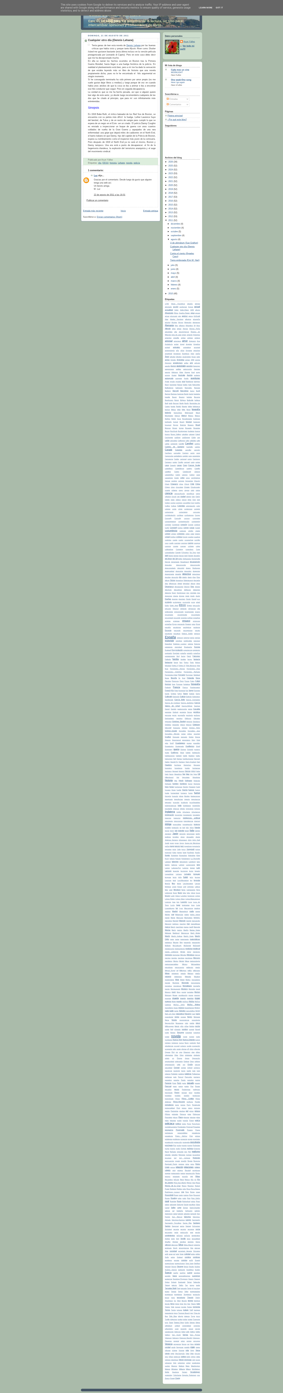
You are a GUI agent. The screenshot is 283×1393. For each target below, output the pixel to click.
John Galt (196, 840)
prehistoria (169, 1133)
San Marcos (177, 1217)
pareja (197, 1080)
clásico (178, 500)
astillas (178, 369)
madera (197, 908)
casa (167, 465)
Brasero (191, 425)
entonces (196, 621)
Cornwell (173, 528)
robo (184, 1189)
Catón (178, 475)
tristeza (187, 1316)
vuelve (167, 1366)
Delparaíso (187, 559)
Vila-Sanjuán (180, 1353)
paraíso (176, 1080)
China (197, 484)
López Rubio (170, 899)
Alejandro (187, 322)
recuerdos (196, 1155)
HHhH (193, 771)
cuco (167, 543)
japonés (182, 834)
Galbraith (168, 696)
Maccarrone (188, 908)
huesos (191, 790)
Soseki (197, 1260)
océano (183, 1046)
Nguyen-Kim (169, 1023)
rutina (193, 1201)
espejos (186, 638)
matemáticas (195, 939)
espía (192, 638)
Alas (166, 319)
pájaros (167, 1074)
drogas (181, 596)
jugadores (188, 846)
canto (192, 453)
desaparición (195, 562)
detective (186, 574)
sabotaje (173, 1204)
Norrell (197, 1029)
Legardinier (169, 874)
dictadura (179, 580)
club (198, 500)
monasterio (196, 980)
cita (178, 496)
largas (192, 868)
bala (190, 385)
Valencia (177, 1332)
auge (198, 372)
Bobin (173, 419)
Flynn (182, 681)
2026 (171, 162)
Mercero (196, 958)
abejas (197, 304)
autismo (197, 375)
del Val (175, 559)
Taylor (189, 1288)
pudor (179, 1145)
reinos (172, 1167)
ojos (180, 1052)
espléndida (188, 641)
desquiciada (169, 574)
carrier (174, 462)
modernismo (169, 980)
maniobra (168, 921)
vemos (189, 1341)
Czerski (178, 552)
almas (179, 329)
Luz (96, 175)
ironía (167, 831)
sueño (175, 1273)
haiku (198, 756)
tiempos (197, 1301)
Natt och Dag (170, 1014)
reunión (185, 1176)
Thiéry (197, 1297)
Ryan (198, 1201)
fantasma (168, 662)
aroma (197, 360)
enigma (167, 621)
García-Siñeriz (187, 706)
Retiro (198, 1173)
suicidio (167, 1276)
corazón (183, 524)
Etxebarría (188, 647)
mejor (189, 952)
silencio (168, 1245)
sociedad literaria (185, 1251)
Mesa (187, 961)
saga (179, 1208)
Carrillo (180, 462)
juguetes (168, 849)
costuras (182, 531)
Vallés (198, 1332)
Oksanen (186, 1052)
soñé (191, 1260)
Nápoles (182, 1011)
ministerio (175, 973)
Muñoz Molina (193, 1005)
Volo (174, 1363)
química (190, 1148)
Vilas (187, 1353)
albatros (188, 319)
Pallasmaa (196, 1074)
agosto (174, 239)
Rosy (191, 1195)
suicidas (197, 1273)
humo (190, 793)
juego (172, 846)
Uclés (187, 1322)
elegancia (192, 609)
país (198, 1071)
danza (181, 556)
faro (180, 662)
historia (113, 163)
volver (188, 1363)
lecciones (184, 871)
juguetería (196, 846)
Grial (198, 740)
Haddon (192, 756)
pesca (184, 1108)
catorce (185, 475)
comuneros (169, 512)
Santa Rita (187, 1223)
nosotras (188, 1032)
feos (166, 669)
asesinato (181, 366)
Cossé (197, 528)
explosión (168, 653)
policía (137, 163)
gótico (189, 734)
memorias (176, 955)
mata (172, 939)
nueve (197, 1040)
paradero (168, 1080)
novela (129, 163)
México (184, 964)
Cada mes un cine (180, 70)
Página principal (175, 116)
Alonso (185, 329)
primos (197, 1136)
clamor (188, 496)
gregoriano (186, 740)
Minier (167, 973)
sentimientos (170, 1235)
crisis (192, 534)
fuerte (167, 694)
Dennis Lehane (133, 45)
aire (179, 316)
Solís (167, 1257)
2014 (171, 209)
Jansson (168, 834)
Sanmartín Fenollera (173, 1223)
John (190, 840)
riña (192, 1179)
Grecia (197, 737)
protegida (186, 1142)
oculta (189, 1046)
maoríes (183, 924)
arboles (172, 357)
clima (189, 500)
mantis (188, 921)
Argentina (180, 360)
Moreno (168, 992)
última (198, 1322)
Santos (167, 1226)
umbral (177, 1326)
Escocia (168, 630)
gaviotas (168, 712)
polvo (184, 1124)
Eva (173, 650)
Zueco (167, 1378)
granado (184, 737)
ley (191, 880)
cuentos (184, 543)
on (173, 1058)
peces (176, 1089)
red (175, 1158)
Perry (189, 1105)
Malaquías (179, 914)
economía (186, 602)
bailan (185, 385)
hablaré (179, 756)
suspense (196, 1276)
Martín (167, 936)
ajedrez (185, 316)
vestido (187, 1347)
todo (198, 1304)
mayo (174, 273)
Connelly (168, 518)
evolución (179, 650)
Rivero (184, 1186)
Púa (174, 1145)
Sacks (186, 1204)
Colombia (181, 506)
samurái (193, 1214)
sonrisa (184, 1260)
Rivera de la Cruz (173, 1186)
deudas (168, 577)
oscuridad (168, 1068)
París (179, 1083)
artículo (197, 363)
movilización (183, 995)
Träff (191, 1310)
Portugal (189, 1127)
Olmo (182, 1055)
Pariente (168, 1083)
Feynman (189, 675)
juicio (174, 849)
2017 (171, 197)
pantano (197, 1077)
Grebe (191, 737)
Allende (168, 329)
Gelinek (175, 712)
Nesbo (174, 1020)
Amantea (196, 335)
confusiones (189, 515)
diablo (184, 577)
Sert (177, 1239)
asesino (189, 366)
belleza (197, 400)
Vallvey (167, 1335)
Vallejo (192, 1332)
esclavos (196, 627)
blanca (177, 416)
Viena (198, 1350)
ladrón (167, 865)
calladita (193, 440)
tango (192, 1285)
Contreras (175, 524)
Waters (167, 1369)
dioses (197, 587)
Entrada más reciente (93, 211)
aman (184, 335)
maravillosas (195, 924)
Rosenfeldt (169, 1195)
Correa (180, 528)
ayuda (172, 381)
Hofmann (188, 781)
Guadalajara (180, 743)
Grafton (168, 737)
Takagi (167, 1285)
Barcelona (184, 391)
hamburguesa (188, 759)
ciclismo (174, 490)
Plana (180, 1117)
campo (197, 447)
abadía (190, 304)
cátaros (197, 471)
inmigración (169, 815)
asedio (167, 366)
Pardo (183, 1080)
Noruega (180, 1032)
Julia (179, 849)
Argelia (173, 360)
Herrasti (175, 771)
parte (184, 1083)
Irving (172, 831)
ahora (167, 316)
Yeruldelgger (195, 1372)
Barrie (186, 394)
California (181, 440)
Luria (198, 905)
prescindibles (182, 1133)
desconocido (195, 565)
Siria (166, 1251)
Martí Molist (195, 933)
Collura (173, 506)
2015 (171, 205)
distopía (168, 593)
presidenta (196, 1133)
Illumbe (187, 796)
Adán (176, 310)
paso (175, 1086)
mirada (183, 973)
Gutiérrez (174, 752)
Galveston (196, 696)
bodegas (196, 419)
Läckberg (192, 862)
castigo (189, 468)
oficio (192, 1049)
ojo (177, 1052)
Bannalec (188, 388)
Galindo (189, 696)
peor (190, 1092)
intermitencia (188, 821)
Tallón (181, 1285)
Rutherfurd (186, 1201)
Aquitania (177, 353)
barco (192, 391)
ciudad (183, 496)
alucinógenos (184, 332)
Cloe (194, 500)
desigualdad (169, 571)
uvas (177, 1329)
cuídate (191, 546)
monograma (195, 983)
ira (180, 827)
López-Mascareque (192, 899)
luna (193, 905)
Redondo (196, 1158)
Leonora (168, 880)
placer (175, 1117)
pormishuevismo (171, 1127)
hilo (178, 777)
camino (197, 444)
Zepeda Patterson (189, 1375)
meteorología (195, 961)
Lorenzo (168, 902)
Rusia (179, 1201)
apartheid (168, 353)
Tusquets (196, 1319)
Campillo (189, 447)
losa (173, 902)
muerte (175, 998)
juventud (168, 852)
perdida (197, 1092)
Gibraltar (197, 718)
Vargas (185, 1335)
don (187, 593)
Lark (198, 868)
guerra (176, 749)
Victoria (181, 1350)
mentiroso (188, 958)
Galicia (182, 696)
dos (198, 593)
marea (186, 927)
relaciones (189, 1167)
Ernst (198, 624)
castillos (168, 471)
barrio (191, 394)
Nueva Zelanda (189, 1040)
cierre (198, 493)
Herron (187, 771)
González (182, 731)
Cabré (197, 434)
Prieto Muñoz (181, 1136)
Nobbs (191, 1026)
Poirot (191, 1120)
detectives (196, 574)
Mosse (174, 995)
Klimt (198, 855)
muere (191, 995)
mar (188, 924)
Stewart (168, 1266)
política (178, 1124)
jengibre (176, 837)
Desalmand (184, 562)
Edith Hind (174, 605)
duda (187, 596)
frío (172, 690)
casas (179, 465)
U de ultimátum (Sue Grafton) (184, 243)
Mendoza (190, 955)
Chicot (186, 484)
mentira (174, 958)
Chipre (167, 487)
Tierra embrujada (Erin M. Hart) (184, 260)
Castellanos (179, 468)
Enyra (174, 624)
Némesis (197, 1017)
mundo (179, 1001)
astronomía (187, 369)
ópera (187, 1058)
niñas (186, 1026)
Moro (178, 992)
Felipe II (175, 665)
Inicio (123, 211)
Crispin (197, 534)
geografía (181, 715)
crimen (167, 534)
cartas (197, 462)
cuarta (175, 540)
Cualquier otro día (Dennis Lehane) (110, 40)
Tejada (173, 1291)
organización (170, 1064)
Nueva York (177, 1040)
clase (173, 500)
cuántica (168, 540)
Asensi (173, 366)
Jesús (198, 837)
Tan (186, 1285)
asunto (167, 372)
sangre (188, 1220)
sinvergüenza (184, 1248)
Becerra (197, 397)
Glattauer (196, 725)
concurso (196, 512)
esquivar (197, 641)
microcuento (179, 967)
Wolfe (167, 1372)
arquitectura (177, 363)
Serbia (167, 1239)
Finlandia (190, 678)
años (182, 350)
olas (193, 1052)
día (99, 163)
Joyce (181, 843)
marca (167, 927)
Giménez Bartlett (179, 721)
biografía (196, 409)
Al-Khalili (197, 316)
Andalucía (169, 344)
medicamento (180, 949)
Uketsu (192, 1322)
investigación (187, 824)
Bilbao (173, 409)
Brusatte (188, 428)
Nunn (187, 1043)
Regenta (196, 1161)
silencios (174, 1245)
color (198, 506)
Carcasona (169, 459)
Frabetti (168, 687)
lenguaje (196, 874)
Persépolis (196, 1105)
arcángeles (186, 357)
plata (198, 1117)
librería (167, 883)
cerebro (174, 481)
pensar (184, 1092)
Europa (197, 647)
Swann (191, 1279)
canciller (188, 450)
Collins (167, 506)
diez (166, 583)
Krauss (178, 858)
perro (177, 1105)
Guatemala (179, 746)
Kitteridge (191, 855)
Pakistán (174, 1074)
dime (198, 583)
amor (185, 340)
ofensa (184, 1049)
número (168, 1043)
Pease (197, 1086)
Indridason (187, 805)
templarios (178, 1294)
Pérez (177, 1099)
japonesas (191, 834)
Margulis (197, 927)
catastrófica (169, 475)
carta (193, 462)
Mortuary (168, 995)
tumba (180, 1319)
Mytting (197, 1008)
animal (167, 347)
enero (174, 289)
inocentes (178, 815)
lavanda (176, 871)
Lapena (185, 868)
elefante (183, 609)
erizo (193, 624)
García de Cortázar (172, 703)
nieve (198, 1023)
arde (198, 357)
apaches (196, 350)
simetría (197, 1245)
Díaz (198, 577)
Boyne (175, 425)
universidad (186, 1326)
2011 (171, 220)
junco (183, 849)
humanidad (175, 793)
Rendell (188, 1170)
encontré (177, 618)
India (179, 805)
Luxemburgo (169, 908)
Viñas (171, 1357)
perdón (186, 1095)
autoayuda (169, 378)
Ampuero (192, 341)
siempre (191, 1242)
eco (198, 599)
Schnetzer (196, 1226)
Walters (181, 1366)
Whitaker (174, 1369)
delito (180, 559)
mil (177, 970)
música (181, 1008)
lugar (178, 905)
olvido (167, 1058)
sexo (188, 1239)
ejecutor (168, 609)
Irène (192, 827)
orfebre (197, 1061)
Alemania (169, 325)
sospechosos (180, 1263)
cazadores (169, 478)
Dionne (187, 587)
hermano (168, 771)
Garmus (197, 706)
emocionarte (179, 612)
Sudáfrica (190, 1270)
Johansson (183, 840)
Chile (192, 484)
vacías (197, 1329)
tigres (177, 1304)
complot (197, 509)
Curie (198, 549)
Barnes (167, 394)
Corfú (167, 528)
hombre (175, 784)
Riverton (191, 1186)
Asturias (197, 369)
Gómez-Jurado (171, 731)
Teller (186, 1291)
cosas (191, 528)
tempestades (195, 1291)
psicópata (169, 1145)
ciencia (168, 493)
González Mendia (172, 734)
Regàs (190, 1161)
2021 (171, 181)
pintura (197, 1111)
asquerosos (169, 369)
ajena (191, 316)
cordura (197, 524)
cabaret (192, 434)
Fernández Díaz (193, 669)
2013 (171, 212)
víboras (167, 1350)
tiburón (184, 1301)
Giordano (196, 721)
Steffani (197, 1263)
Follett (197, 681)
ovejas (183, 1068)
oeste (179, 1049)
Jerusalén (190, 837)
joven (172, 843)
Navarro (188, 1014)
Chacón (197, 481)
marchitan (179, 927)
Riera (182, 1179)
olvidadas (188, 1055)
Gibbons (188, 718)
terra (173, 1297)
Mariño (186, 930)
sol (174, 1254)
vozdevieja (196, 1363)
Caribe (176, 459)
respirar (167, 1173)
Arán (192, 353)
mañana (175, 924)
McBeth (168, 945)
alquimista (168, 332)
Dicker (172, 580)
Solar (182, 1254)
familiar (183, 659)
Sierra (198, 1242)
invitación (175, 827)
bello (170, 403)
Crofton (173, 537)
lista (166, 890)
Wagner (174, 1366)
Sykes (167, 1282)
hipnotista (185, 777)
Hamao (179, 759)
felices (197, 662)
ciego (181, 490)
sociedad (173, 1251)
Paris (174, 1083)
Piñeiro (167, 1114)
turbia (185, 1319)
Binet (188, 409)
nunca (181, 1043)
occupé (177, 1046)
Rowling (174, 1198)
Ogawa (167, 1052)
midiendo (189, 967)
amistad (168, 341)
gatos (190, 709)
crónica (179, 537)
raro (185, 1152)
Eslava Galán (187, 633)
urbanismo (169, 1329)
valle (187, 1332)
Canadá (168, 450)
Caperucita (169, 456)
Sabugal (180, 1204)
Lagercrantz (190, 865)
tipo (185, 1304)
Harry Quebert (191, 762)
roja (182, 1192)
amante (190, 335)
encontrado (195, 615)
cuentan (177, 543)
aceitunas (183, 307)
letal (174, 880)
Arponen (168, 363)
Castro (176, 471)
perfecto (190, 1102)
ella (198, 609)
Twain (171, 1322)
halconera (168, 759)
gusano (197, 749)
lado (198, 862)
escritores (168, 633)
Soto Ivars (189, 1263)
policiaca (169, 1123)
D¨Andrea (185, 552)
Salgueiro (188, 1211)
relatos (197, 1167)
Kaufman (190, 852)
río (195, 1179)
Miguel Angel (170, 970)
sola (177, 1254)
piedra (167, 1111)
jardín (198, 834)
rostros (186, 1195)
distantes (196, 590)
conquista (196, 518)
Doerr (174, 593)
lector (191, 871)
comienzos (188, 509)
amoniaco (177, 341)
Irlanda (197, 827)
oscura (197, 1064)
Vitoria (181, 1360)
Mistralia (188, 976)
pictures (197, 1108)
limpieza (168, 887)
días (194, 577)
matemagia (184, 939)
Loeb (173, 896)
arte (191, 363)
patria (186, 1086)
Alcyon (180, 322)
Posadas (196, 1127)
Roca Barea (195, 1189)
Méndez (183, 955)
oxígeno (197, 1068)
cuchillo (197, 540)
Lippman (190, 887)
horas (171, 787)
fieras (167, 678)
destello (178, 574)
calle (198, 440)
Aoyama (189, 350)
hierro (171, 774)
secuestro (168, 1232)
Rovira (167, 1198)
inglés (179, 812)
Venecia (168, 1344)
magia (197, 911)
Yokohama (177, 1375)
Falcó (189, 656)
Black (198, 413)
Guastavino (169, 746)
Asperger (196, 366)
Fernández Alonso (177, 669)
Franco (185, 687)
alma (174, 329)
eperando (181, 624)
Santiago (196, 1223)
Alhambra (189, 325)
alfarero (182, 325)
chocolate (179, 487)
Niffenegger (169, 1026)
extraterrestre (170, 656)
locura (167, 896)
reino (192, 1164)
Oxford (189, 1068)
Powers (190, 1130)
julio (173, 265)
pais (193, 1071)
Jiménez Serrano (171, 840)
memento (196, 952)
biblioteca (196, 406)
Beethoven (169, 400)
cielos (198, 490)
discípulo (168, 590)
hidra (198, 771)
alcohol (167, 322)
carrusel (187, 462)
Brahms (183, 425)
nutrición (193, 1043)
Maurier (176, 942)
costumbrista (171, 531)
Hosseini (192, 787)
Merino (175, 961)
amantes (168, 338)
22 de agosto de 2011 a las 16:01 (109, 195)
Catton (192, 475)
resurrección (190, 1173)
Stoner (173, 1266)
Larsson (168, 871)
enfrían (190, 618)
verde (173, 1347)
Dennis (167, 562)
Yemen (184, 1372)
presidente (169, 1136)
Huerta (185, 790)
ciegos (186, 490)
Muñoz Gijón (179, 1005)
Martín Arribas (176, 936)
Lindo (174, 887)
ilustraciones (195, 796)
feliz (198, 665)
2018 (171, 193)
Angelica (196, 344)
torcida (183, 1307)
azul (183, 381)
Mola (177, 980)
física (198, 678)
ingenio (197, 809)
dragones (168, 596)
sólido (198, 1254)
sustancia (168, 1279)
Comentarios (175, 104)
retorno (167, 1176)
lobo (188, 893)
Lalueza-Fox (176, 868)
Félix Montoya (191, 665)
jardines (168, 837)
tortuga (179, 1310)
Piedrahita (174, 1111)
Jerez (182, 837)
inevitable (168, 809)
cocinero (179, 503)
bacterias (173, 385)
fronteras (182, 690)
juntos (197, 849)
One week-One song (181, 80)
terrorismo (181, 1297)
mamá (167, 918)
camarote (174, 444)
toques (177, 1307)
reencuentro (169, 1161)
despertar (196, 571)
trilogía (180, 1316)
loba (184, 893)
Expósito (176, 653)
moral (198, 989)
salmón (197, 1211)
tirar (188, 1304)
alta (175, 332)
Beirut (176, 400)
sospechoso (169, 1263)
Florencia (175, 681)
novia (185, 1037)
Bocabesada (187, 419)
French (168, 690)
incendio (176, 802)
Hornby (185, 787)
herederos (178, 768)
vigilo (172, 1353)
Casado (173, 465)
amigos (197, 338)
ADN (192, 310)
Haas (182, 752)
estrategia (168, 647)
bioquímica (178, 413)
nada (167, 1011)
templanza (169, 1294)
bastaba (197, 394)
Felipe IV (182, 665)
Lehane (121, 163)
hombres (183, 784)
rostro (181, 1195)
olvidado (197, 1055)
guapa (189, 743)
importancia (195, 799)
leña (180, 877)
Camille (181, 444)
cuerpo (190, 543)
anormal (197, 347)
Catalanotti (187, 471)
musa (176, 1008)
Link (184, 887)
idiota (181, 796)
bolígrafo (168, 422)
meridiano (168, 961)
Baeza (179, 385)
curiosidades (169, 552)
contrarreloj (196, 521)
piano (190, 1108)
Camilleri (189, 443)
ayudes (178, 381)
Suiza (174, 1276)
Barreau (174, 394)
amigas (190, 338)
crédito (190, 531)
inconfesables (194, 802)
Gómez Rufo (194, 728)
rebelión (175, 1155)
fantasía (197, 659)
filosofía (174, 678)
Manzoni (168, 924)
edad (198, 602)
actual (197, 307)
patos (181, 1086)
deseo (188, 568)
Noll (171, 1029)
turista (190, 1319)
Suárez (197, 1266)
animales (176, 347)
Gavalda (196, 709)
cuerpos (197, 543)
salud (175, 1214)
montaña (196, 986)
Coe (192, 503)
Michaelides (195, 964)
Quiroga (197, 1148)
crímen (173, 534)
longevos (191, 896)
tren (191, 1313)
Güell (198, 746)
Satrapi (188, 1226)
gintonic (189, 721)
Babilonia (189, 381)
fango (190, 659)
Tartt (178, 1288)
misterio (168, 976)
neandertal (169, 1017)
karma (179, 852)
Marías (167, 930)
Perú (178, 1108)
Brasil (198, 425)
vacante (183, 1329)
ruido (184, 1198)
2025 (171, 166)
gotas (183, 734)
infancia (176, 809)
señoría (187, 1235)
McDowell (196, 945)
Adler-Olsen (184, 310)
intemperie (169, 821)
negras (183, 1017)
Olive (176, 1055)
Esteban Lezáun (180, 644)
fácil (178, 656)
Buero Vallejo (176, 434)
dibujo (167, 580)
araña (198, 353)
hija (183, 774)
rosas (198, 1192)
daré (186, 556)
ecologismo (177, 602)
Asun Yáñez (189, 42)
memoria (168, 955)
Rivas (198, 1183)
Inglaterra (170, 811)
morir (174, 992)
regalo (177, 1161)
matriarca (168, 942)
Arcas (193, 357)
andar (176, 344)
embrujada (169, 612)
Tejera (180, 1291)
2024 (171, 170)
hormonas (178, 787)
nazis (198, 1014)
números (174, 1043)
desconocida (181, 565)
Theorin (190, 1297)
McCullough (177, 945)
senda (197, 1232)
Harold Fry (174, 762)
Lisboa (197, 887)
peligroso (196, 1089)
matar (177, 939)
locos (198, 893)
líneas (179, 887)
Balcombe (196, 385)
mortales (190, 992)
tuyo (166, 1322)
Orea (192, 1061)
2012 (171, 216)
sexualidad (196, 1239)
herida (187, 768)
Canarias (178, 450)
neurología (196, 1020)
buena (197, 431)
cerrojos (181, 481)
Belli (166, 403)
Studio (191, 1266)
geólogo (197, 715)
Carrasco (168, 462)
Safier (173, 1208)
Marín (174, 930)
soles (193, 1254)
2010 (171, 293)
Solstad (180, 1257)
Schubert (168, 1229)
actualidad (169, 310)
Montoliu (192, 989)
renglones (196, 1170)
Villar (192, 1353)
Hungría (168, 796)
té (193, 1288)
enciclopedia (182, 615)
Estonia (197, 644)
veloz (183, 1341)
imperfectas (178, 799)
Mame (173, 918)
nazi (193, 1014)
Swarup (197, 1279)
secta (198, 1229)
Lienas (197, 883)
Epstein (188, 624)
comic (174, 509)
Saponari (175, 1226)
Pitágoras (196, 1114)
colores (167, 509)
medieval (196, 949)
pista (189, 1114)
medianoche (169, 949)
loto (178, 902)
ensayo (186, 620)
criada (197, 531)
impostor (168, 802)
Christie (187, 487)
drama (175, 596)
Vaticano (175, 1338)
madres (167, 911)
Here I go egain (178, 82)
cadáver (177, 437)
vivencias (188, 1360)
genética (196, 712)
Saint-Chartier (195, 1208)
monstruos (177, 986)
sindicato (168, 1248)
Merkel (181, 961)
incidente (184, 802)
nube (198, 1037)
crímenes (181, 534)
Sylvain (174, 1282)
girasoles (175, 725)
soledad (187, 1254)
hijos (195, 774)
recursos (168, 1158)
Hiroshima (196, 777)
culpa (198, 546)
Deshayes (196, 568)
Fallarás (168, 659)
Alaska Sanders (176, 319)
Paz (191, 1086)
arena (167, 360)
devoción (174, 577)
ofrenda (197, 1049)
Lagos (167, 868)
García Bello (179, 700)
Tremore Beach (184, 1313)
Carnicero (196, 459)
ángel (182, 344)
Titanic (193, 1304)
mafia (191, 911)
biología (168, 413)
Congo (197, 515)
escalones (177, 627)
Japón (175, 834)
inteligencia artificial (191, 818)
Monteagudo (175, 989)
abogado (168, 307)
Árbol (167, 357)
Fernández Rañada (192, 672)
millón (190, 970)
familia (175, 659)
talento (174, 1285)
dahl (166, 556)
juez (182, 846)
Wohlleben (196, 1369)
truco (198, 1316)
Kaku (174, 852)
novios (191, 1037)
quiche (172, 1148)
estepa (190, 644)
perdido (177, 1095)
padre (189, 1071)
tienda (167, 1304)
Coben (167, 503)
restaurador (175, 1173)
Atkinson (174, 372)
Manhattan (188, 918)
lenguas (168, 877)
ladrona (174, 865)
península (168, 1092)
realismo (196, 1151)
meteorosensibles (171, 964)
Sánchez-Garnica (178, 1220)
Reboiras (182, 1155)
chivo (173, 487)
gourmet (197, 734)
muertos (190, 998)
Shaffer (167, 1242)
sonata (176, 1260)
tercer (167, 1297)
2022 (171, 177)
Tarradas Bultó (171, 1288)
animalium (187, 347)
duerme (175, 599)
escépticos (187, 627)
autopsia (178, 378)
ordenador (179, 1061)
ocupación (196, 1046)
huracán (175, 796)
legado (197, 871)
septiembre (176, 235)
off (188, 1049)
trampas (197, 1310)
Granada (176, 737)
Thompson (169, 1301)
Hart (198, 762)
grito (166, 743)
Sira (191, 1248)
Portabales (182, 1127)
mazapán (187, 942)
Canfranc (168, 453)
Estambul (168, 644)
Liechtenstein (188, 883)
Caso (185, 465)
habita (188, 752)
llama (183, 890)
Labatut (168, 862)
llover (175, 893)
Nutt (198, 1043)
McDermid (187, 945)
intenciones (178, 821)
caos (198, 453)
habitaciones (170, 756)
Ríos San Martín (180, 1183)
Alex (176, 325)
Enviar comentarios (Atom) (109, 217)
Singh (175, 1248)
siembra (183, 1242)
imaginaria (169, 799)
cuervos (168, 546)
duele (192, 596)
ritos (193, 1183)
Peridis (197, 1102)
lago (198, 865)
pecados (168, 1089)
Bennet (176, 403)
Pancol (180, 1077)
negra (177, 1017)
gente (174, 715)
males (186, 914)
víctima (174, 1350)
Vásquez (168, 1338)
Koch (167, 858)
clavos (184, 500)
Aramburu (185, 353)
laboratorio (184, 862)
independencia (170, 805)
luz (177, 908)
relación (179, 1167)
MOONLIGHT (177, 72)
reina (187, 1164)
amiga (183, 338)
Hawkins (168, 765)
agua (193, 313)
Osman (177, 1068)
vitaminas (174, 1360)
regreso (181, 1164)
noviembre (176, 228)
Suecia (168, 1273)
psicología (195, 1142)
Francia (176, 687)
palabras (188, 1074)
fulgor (180, 694)
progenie (183, 1139)
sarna (182, 1226)
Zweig (177, 1378)
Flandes (168, 681)
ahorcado (173, 316)
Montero (184, 989)
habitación (196, 752)
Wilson (188, 1369)
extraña (183, 653)
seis (191, 1232)
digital (180, 583)
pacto (183, 1071)
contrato (168, 524)
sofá (166, 1254)
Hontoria (197, 784)
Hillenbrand (169, 777)
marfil (191, 927)
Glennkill (168, 728)
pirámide (175, 1114)
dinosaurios (179, 587)
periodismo (169, 1105)
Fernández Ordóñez (173, 672)
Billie (183, 409)
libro (173, 883)
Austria (189, 375)
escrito (197, 630)
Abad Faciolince (178, 304)
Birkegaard (189, 413)
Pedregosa (186, 1089)
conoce (187, 518)
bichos (167, 409)
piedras (182, 1111)
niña (181, 1026)
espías (197, 638)
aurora (167, 375)
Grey (193, 740)
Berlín (186, 403)
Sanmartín (196, 1220)
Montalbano (187, 986)
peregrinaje (169, 1099)
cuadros (197, 537)
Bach (167, 385)
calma (167, 444)
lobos (193, 893)
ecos (193, 602)
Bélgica (183, 400)
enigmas (176, 621)
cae (198, 437)
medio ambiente (171, 952)
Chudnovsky (195, 487)
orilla (178, 1064)
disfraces (187, 590)
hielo (167, 774)
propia (190, 1139)
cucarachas (189, 540)
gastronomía (182, 709)
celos (182, 478)
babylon (197, 381)
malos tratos (195, 914)
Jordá (167, 843)
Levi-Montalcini (183, 880)
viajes (198, 1347)
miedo (197, 967)
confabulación (170, 515)
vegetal (176, 1341)
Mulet (174, 1001)
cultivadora (169, 549)
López (197, 896)
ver (188, 1344)
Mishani (190, 973)
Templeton (187, 1294)
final (183, 678)
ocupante (168, 1049)
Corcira (190, 524)
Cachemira (169, 437)
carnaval (183, 459)
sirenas (197, 1248)
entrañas (168, 624)
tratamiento (169, 1313)
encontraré (169, 618)
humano (184, 793)
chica (181, 484)
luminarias (185, 905)
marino (179, 930)
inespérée (196, 805)
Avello (186, 378)
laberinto (175, 862)
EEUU (105, 163)
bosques (196, 422)
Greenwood (176, 740)
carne (190, 459)
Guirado (190, 749)
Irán (187, 827)
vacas (191, 1329)
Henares (197, 765)
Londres (183, 896)
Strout (186, 1266)
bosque (189, 422)
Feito (192, 662)
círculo (173, 496)
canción (197, 450)
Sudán (197, 1270)
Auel (193, 372)
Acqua (190, 307)
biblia (190, 406)
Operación (196, 1058)
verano (197, 1344)
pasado (190, 1083)
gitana (182, 725)
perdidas (168, 1095)
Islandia (181, 831)
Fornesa (179, 684)
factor (183, 656)
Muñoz (191, 1001)
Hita (175, 781)
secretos (191, 1229)
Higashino (178, 774)
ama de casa (176, 335)
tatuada (184, 1288)
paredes (190, 1080)
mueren (197, 995)
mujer (197, 998)
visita (198, 1357)
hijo (191, 774)
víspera (167, 1360)
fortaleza (186, 684)
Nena (167, 1020)
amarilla (176, 338)
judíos (167, 846)
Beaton (182, 397)
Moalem (197, 976)
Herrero (181, 771)
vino (166, 1357)
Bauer (174, 397)
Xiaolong (175, 1372)
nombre (185, 1029)
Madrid (175, 911)
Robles (179, 1189)
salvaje (180, 1214)
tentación (196, 1294)
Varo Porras (195, 1335)
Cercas (167, 481)
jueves (177, 846)
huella (179, 790)
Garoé (167, 709)
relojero (180, 1170)
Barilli (198, 391)
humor (197, 793)
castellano (169, 468)
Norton (172, 1032)
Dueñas (168, 599)
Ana (198, 341)
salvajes (187, 1214)
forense (168, 684)
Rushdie (173, 1201)
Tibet (179, 1301)
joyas (177, 843)
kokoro (172, 858)
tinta (181, 1304)
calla (187, 440)
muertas (168, 998)
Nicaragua (179, 1023)
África (176, 313)
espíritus (179, 641)
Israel (187, 831)
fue (187, 690)
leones (197, 877)
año (177, 350)
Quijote (183, 1148)
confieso (180, 515)
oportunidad (169, 1061)
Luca (190, 902)
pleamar (173, 1120)
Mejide (182, 952)
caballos (185, 434)
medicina (188, 949)
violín (188, 1357)
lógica (177, 896)
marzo (174, 281)
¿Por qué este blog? (177, 119)
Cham (167, 484)
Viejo (192, 1350)
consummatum (170, 521)
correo (186, 528)
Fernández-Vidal (171, 675)
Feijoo (186, 662)
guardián (196, 743)
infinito (182, 809)
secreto (183, 1229)
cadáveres (186, 437)
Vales (183, 1332)
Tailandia (196, 1282)
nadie (171, 1011)
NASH (197, 1011)
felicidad (168, 665)
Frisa (176, 690)
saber (167, 1204)
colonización (190, 506)
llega (198, 890)
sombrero (168, 1260)
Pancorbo (188, 1077)
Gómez (184, 728)
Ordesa (186, 1061)
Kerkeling (174, 855)
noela (167, 1029)
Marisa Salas (195, 930)
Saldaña (180, 1211)
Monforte (175, 983)
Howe (173, 790)
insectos (168, 818)
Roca (188, 1189)
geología (189, 715)
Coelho (197, 503)
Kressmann (185, 858)
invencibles (177, 824)
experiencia (187, 650)
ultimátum (168, 1326)
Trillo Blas (173, 1316)
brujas (181, 428)
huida (167, 793)
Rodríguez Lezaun (172, 1192)
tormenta (196, 1307)
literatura (177, 890)
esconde (177, 630)
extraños (196, 653)
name (176, 1011)
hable (185, 756)
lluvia (180, 893)
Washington (195, 1366)
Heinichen (187, 765)
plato (167, 1120)
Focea (187, 681)
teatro (167, 1291)
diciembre (176, 224)
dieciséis (197, 580)
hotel (198, 787)
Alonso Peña (194, 329)
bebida (189, 397)
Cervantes (189, 481)
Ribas (197, 1176)
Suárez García (171, 1270)
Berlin (181, 403)
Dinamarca (169, 587)
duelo (198, 596)
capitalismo (178, 456)
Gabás (191, 694)
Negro (189, 1017)
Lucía (172, 905)
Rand (167, 1152)
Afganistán (169, 313)
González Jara (194, 731)
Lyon (181, 908)
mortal (183, 992)
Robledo (173, 1189)
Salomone (169, 1214)
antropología (170, 350)
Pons (189, 1124)
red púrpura (184, 1158)
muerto (183, 998)
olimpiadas (169, 1055)
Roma (192, 1192)
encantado (169, 615)
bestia (173, 406)
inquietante (187, 815)
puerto (189, 1145)
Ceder (176, 478)
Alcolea (174, 322)
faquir (176, 662)
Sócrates (196, 1251)
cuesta (175, 546)
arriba (186, 363)
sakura (167, 1211)
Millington (182, 970)
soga (171, 1254)
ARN (192, 360)
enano (197, 612)
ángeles (189, 344)
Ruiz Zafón (195, 1198)
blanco (184, 416)
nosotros (196, 1032)
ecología (168, 602)
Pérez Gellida (188, 1099)
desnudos (179, 571)
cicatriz (167, 490)
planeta (186, 1117)
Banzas (197, 388)
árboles (179, 357)
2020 (171, 185)
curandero (189, 549)
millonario (196, 970)
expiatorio (196, 650)
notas (167, 1037)
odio (174, 1049)
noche (197, 1026)
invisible (168, 827)
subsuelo (181, 1270)
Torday (189, 1307)
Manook (182, 921)
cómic (180, 509)
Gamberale (169, 700)
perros (182, 1105)
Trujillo (167, 1319)
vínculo (197, 1353)
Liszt (170, 890)
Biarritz (184, 406)
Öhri (173, 1052)
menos (197, 955)
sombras (196, 1257)
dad (198, 552)
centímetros (195, 478)
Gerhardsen (169, 718)
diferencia (172, 583)
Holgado (168, 784)
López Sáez (180, 899)
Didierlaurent (188, 580)
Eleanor (176, 609)
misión (197, 973)
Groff (172, 743)
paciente (176, 1071)
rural (167, 1201)
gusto (167, 752)
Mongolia (185, 983)
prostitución (169, 1142)
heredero (168, 768)
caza (198, 475)
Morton (197, 992)
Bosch (182, 422)
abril (173, 277)
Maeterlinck (183, 911)
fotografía (195, 684)
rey (191, 1176)
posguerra (169, 1130)
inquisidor (196, 815)
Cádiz (193, 437)
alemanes (196, 322)
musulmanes (189, 1008)
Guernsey (168, 749)
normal (191, 1029)
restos (182, 1173)
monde (167, 983)
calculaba (173, 440)
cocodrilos (186, 503)
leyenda (197, 880)
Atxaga (187, 372)
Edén (167, 605)
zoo (198, 1375)
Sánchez (187, 1217)
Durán (188, 599)
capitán (185, 456)
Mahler (167, 914)
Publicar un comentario (97, 200)
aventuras (195, 378)
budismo (191, 431)
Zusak (172, 1378)
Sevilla (183, 1239)
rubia (179, 1198)
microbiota (169, 967)
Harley (167, 762)
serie (173, 1239)
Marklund (176, 933)
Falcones (196, 656)
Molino (188, 980)
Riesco (187, 1179)
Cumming (179, 549)
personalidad (170, 1108)
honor (190, 784)
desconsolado (170, 568)
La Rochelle (195, 858)
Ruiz (188, 1198)
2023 (171, 173)
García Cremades (193, 700)
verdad (167, 1347)
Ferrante (181, 675)
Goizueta (176, 728)
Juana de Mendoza (192, 843)
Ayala (167, 381)
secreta (176, 1229)
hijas (187, 774)
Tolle (172, 1307)
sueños (182, 1273)
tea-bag (197, 1288)
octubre (175, 231)
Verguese (179, 1347)
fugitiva (173, 694)
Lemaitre (187, 874)
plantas (193, 1117)
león (191, 877)
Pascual (168, 1086)
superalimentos (184, 1276)
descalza (168, 565)
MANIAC (197, 918)
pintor (191, 1111)
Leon (185, 877)
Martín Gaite (189, 936)
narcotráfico (190, 1011)
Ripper (189, 1183)
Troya (193, 1316)
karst (184, 852)
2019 (171, 189)
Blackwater (169, 416)
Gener (189, 712)
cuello (171, 543)
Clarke (167, 500)
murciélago (169, 1008)
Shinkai (175, 1242)
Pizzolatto (168, 1117)
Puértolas (196, 1145)
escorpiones (187, 630)
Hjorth (181, 781)
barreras (180, 394)
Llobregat (168, 893)
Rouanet (196, 1195)
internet (197, 821)
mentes (167, 958)
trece (176, 1313)
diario (190, 577)
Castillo (197, 468)
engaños (196, 618)
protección (178, 1142)
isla (176, 831)
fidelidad (197, 675)
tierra (172, 1304)
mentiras (181, 958)
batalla (167, 397)
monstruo (168, 986)
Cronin (185, 537)
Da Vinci (193, 552)
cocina (172, 503)
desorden (187, 571)
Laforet (181, 865)
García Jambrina (187, 703)
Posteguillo (180, 1130)
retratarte (176, 1176)
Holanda (197, 781)
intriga (168, 824)
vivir (193, 1360)
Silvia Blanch (188, 1245)
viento (167, 1353)
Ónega (179, 1058)
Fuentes (197, 690)
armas (187, 360)
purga (167, 1148)
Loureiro (183, 902)
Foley (192, 681)
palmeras (168, 1077)
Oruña (190, 1064)
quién (178, 1148)
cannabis (177, 453)
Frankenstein (195, 687)
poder (179, 1120)
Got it (219, 7)
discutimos (178, 590)
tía (175, 1301)
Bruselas (196, 428)
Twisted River (179, 1322)
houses (167, 790)
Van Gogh (176, 1335)
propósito (196, 1139)
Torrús (173, 1310)
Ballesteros (169, 388)
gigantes (168, 721)
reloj (174, 1170)
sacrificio (192, 1204)
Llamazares (191, 890)
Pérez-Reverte (179, 1102)
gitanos (188, 725)
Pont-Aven (196, 1124)
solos (173, 1257)
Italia (192, 830)
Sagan (185, 1208)
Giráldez (168, 725)
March (173, 927)
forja (173, 684)
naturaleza (180, 1014)
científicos (190, 493)
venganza (177, 1344)
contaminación (183, 521)
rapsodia (180, 1152)
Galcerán (176, 696)
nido (186, 1023)
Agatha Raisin (184, 313)
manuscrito (196, 921)
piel (187, 1111)
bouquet (168, 425)
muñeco (185, 1001)
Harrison (182, 762)
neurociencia (184, 1020)
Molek (182, 980)
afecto (197, 310)
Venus (184, 1344)
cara (190, 456)
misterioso (178, 976)
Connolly (177, 518)
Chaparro (174, 484)
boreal (175, 422)
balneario (179, 388)
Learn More (205, 7)
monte (167, 989)
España (170, 637)
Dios (192, 587)
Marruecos (185, 933)
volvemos (181, 1363)
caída (167, 440)
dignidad (186, 583)
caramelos (196, 456)
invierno (197, 824)
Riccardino (169, 1179)
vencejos (196, 1341)
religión (167, 1170)
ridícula (176, 1179)
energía (184, 618)
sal (173, 1211)
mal (172, 914)
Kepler (167, 855)
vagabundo (169, 1332)
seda (176, 1232)
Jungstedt (190, 849)
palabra (181, 1074)
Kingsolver (183, 855)
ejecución (196, 605)
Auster (174, 375)
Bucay (167, 431)
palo (175, 1077)
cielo (192, 490)
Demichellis (196, 559)
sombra (188, 1257)
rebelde (168, 1155)
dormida (193, 593)
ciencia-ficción (179, 493)
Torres (167, 1310)
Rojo (187, 1192)
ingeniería (189, 809)
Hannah (197, 759)
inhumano (186, 812)
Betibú (178, 406)
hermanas (196, 768)
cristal (167, 537)
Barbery (168, 391)
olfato (198, 1052)
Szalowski (181, 1282)
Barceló (176, 391)
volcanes (168, 1363)
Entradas (173, 99)
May (181, 942)
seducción (184, 1232)
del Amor (168, 559)
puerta (184, 1145)
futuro (185, 694)
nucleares (168, 1040)
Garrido (173, 709)
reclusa (189, 1155)
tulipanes (173, 1319)
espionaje (169, 641)
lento (175, 877)
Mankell (175, 921)
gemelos (183, 712)
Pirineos (183, 1114)
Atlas (181, 372)
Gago (198, 694)
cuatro (181, 540)
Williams (182, 1369)
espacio (197, 633)
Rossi (176, 1195)
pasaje (197, 1083)
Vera (192, 1344)
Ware (187, 1366)
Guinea (183, 749)
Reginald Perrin (171, 1164)
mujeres (168, 1001)
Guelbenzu (190, 746)
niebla (192, 1023)
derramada (175, 562)
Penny (176, 1092)
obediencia (169, 1046)
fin (179, 678)
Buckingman (182, 431)
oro (184, 1064)
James (197, 831)
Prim (191, 1136)
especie (180, 638)
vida (187, 1350)
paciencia (168, 1071)
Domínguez (181, 593)
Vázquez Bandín (185, 1338)
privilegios (168, 1139)
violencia (177, 1357)
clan (193, 496)
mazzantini (196, 942)
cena (188, 478)
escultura (176, 633)
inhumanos (196, 812)
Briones (168, 428)
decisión (197, 556)
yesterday (168, 1375)
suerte (189, 1273)
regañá (183, 1161)
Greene (168, 740)
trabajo (186, 1310)
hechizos (177, 765)
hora (167, 787)
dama (171, 556)
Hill (199, 774)
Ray (189, 1152)
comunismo (183, 512)
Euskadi (168, 650)
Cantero (185, 453)
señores (180, 1235)
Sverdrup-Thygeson (180, 1279)
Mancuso (179, 918)
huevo (197, 790)
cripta (188, 534)
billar (179, 409)
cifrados (168, 496)
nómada (177, 1029)
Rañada (173, 1152)
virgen (193, 1357)
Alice (198, 325)
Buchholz (173, 431)
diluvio (193, 583)
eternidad (178, 647)
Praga (197, 1130)
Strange (180, 1266)
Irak (183, 827)
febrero (174, 285)
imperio (187, 799)
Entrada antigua (150, 211)
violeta (183, 1357)
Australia (181, 375)
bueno (167, 434)
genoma (168, 715)
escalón (168, 627)
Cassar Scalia (194, 465)
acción (175, 307)
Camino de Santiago (174, 447)
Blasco (190, 416)
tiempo (190, 1301)
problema (176, 1139)
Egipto (189, 605)
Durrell (194, 599)
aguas (197, 313)
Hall (174, 759)
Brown (174, 428)
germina (179, 718)
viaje (192, 1347)
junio (173, 269)
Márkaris (168, 933)
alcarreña (196, 319)
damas (176, 556)
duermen (182, 599)
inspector (177, 818)
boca (179, 419)
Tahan (189, 1282)
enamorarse (189, 612)
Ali (195, 325)
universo (197, 1326)
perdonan (196, 1095)
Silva (180, 1245)
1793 (167, 304)
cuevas (183, 546)
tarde (198, 1285)
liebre (179, 883)
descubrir (180, 568)
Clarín (198, 496)
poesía (185, 1120)
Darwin (190, 556)
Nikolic (177, 1026)
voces (198, 1360)
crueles (190, 537)
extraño (190, 653)
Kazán (197, 852)
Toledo (167, 1307)
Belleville (190, 400)
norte (167, 1032)
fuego (191, 690)
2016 (171, 201)
